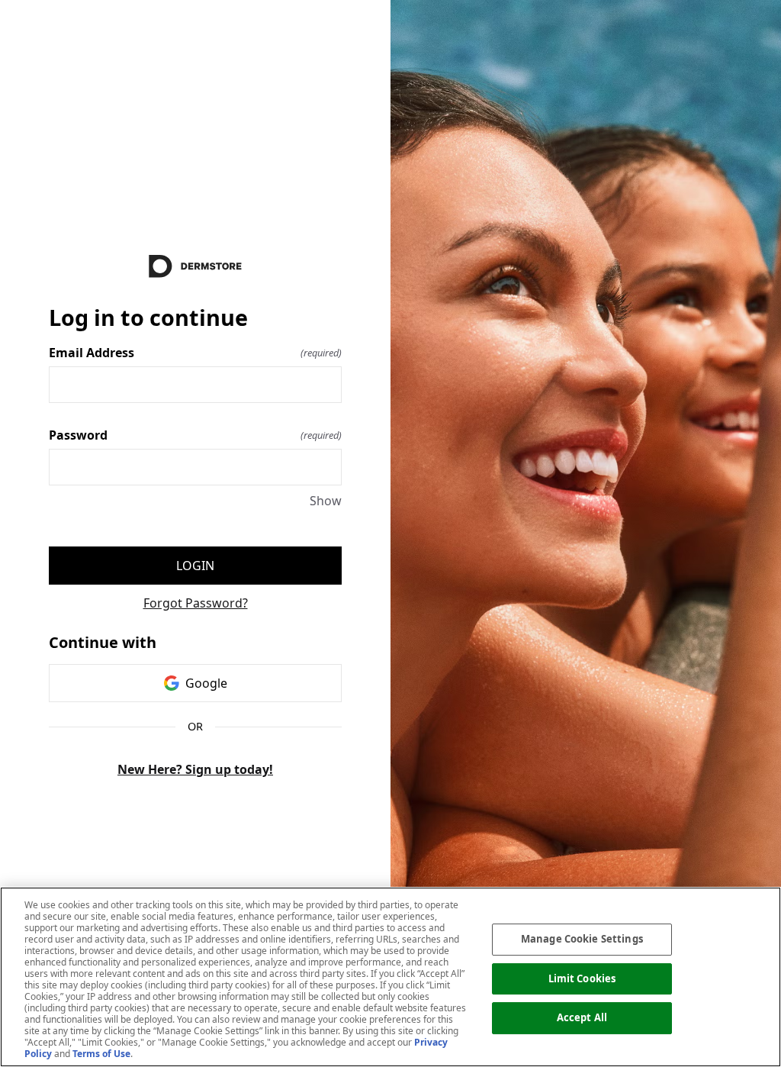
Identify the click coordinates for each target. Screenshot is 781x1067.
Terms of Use (101, 1053)
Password (195, 435)
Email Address (195, 352)
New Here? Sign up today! (195, 769)
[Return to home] (195, 266)
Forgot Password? (195, 603)
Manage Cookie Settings (582, 939)
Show (326, 500)
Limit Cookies (582, 978)
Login (195, 565)
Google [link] (206, 683)
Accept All (582, 1017)
